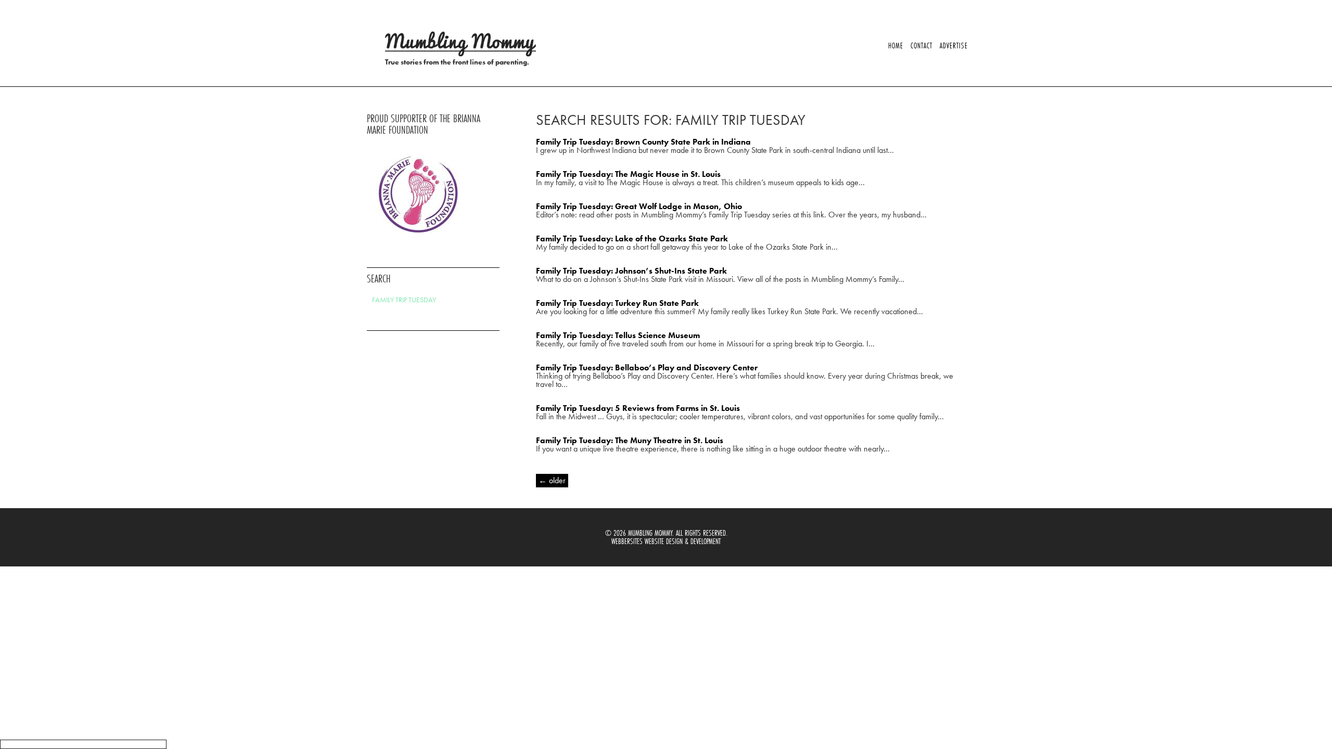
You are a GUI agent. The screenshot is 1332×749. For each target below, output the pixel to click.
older (552, 480)
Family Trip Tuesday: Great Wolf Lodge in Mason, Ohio (639, 206)
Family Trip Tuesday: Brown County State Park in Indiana (643, 141)
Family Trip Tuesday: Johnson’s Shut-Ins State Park (631, 270)
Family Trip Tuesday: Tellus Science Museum (618, 335)
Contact (921, 45)
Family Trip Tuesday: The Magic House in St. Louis (628, 174)
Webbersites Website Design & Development (666, 541)
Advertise (954, 45)
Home (895, 45)
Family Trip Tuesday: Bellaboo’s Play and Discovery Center (647, 367)
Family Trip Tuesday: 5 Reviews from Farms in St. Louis (638, 408)
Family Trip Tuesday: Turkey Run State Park (617, 303)
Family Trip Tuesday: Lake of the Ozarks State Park (632, 238)
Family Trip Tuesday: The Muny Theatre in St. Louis (629, 440)
